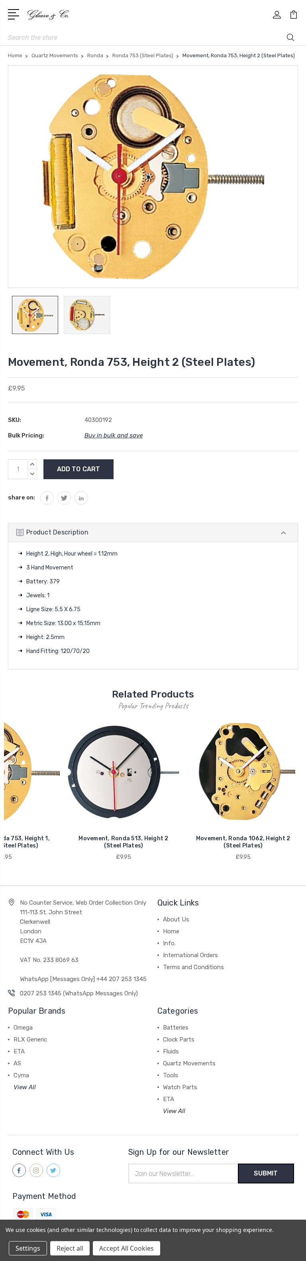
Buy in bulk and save (113, 435)
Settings (28, 1248)
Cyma (21, 1075)
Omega (23, 1027)
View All (25, 1087)
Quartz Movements (189, 1063)
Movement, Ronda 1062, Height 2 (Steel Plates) (243, 842)
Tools (170, 1075)
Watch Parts (180, 1087)
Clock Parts (178, 1039)
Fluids (171, 1051)
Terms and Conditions (193, 967)
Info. (169, 943)
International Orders (190, 955)
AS (17, 1063)
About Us (176, 919)
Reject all (70, 1248)
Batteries (175, 1027)
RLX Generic (30, 1039)
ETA (19, 1051)
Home (171, 931)
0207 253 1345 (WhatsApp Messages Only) (79, 993)
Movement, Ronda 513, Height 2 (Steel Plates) (123, 842)
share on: (21, 497)
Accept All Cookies (126, 1248)
